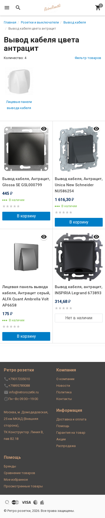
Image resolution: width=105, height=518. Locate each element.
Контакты (64, 399)
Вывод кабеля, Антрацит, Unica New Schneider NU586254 (79, 184)
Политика (64, 392)
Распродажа (66, 446)
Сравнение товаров (19, 473)
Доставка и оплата (71, 419)
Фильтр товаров (88, 58)
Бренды (10, 466)
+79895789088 (19, 385)
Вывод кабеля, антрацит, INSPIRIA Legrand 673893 (78, 290)
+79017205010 (19, 379)
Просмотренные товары (23, 486)
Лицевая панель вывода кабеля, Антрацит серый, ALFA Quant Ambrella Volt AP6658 (26, 296)
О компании (65, 379)
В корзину (26, 216)
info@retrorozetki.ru (24, 392)
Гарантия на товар (70, 432)
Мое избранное (16, 479)
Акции (61, 439)
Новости (63, 385)
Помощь (62, 426)
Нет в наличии (78, 317)
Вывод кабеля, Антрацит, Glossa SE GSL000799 (26, 181)
